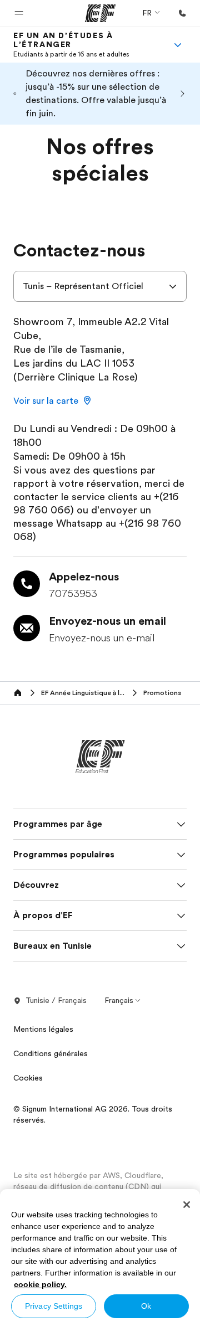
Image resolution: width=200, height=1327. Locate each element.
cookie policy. (40, 1284)
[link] (86, 45)
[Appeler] (182, 13)
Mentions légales (43, 1029)
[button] (18, 13)
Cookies (28, 1077)
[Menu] (178, 45)
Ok (146, 1306)
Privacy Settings (53, 1306)
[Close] (186, 1204)
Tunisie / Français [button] (56, 1000)
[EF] (100, 13)
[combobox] (100, 286)
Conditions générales (50, 1053)
